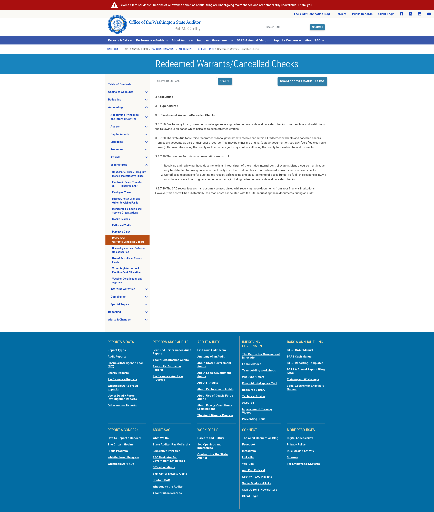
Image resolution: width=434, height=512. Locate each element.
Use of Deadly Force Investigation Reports (122, 397)
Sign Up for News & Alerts (170, 473)
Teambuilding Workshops (259, 370)
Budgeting (125, 100)
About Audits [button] (181, 40)
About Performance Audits (171, 360)
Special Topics (130, 305)
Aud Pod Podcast (253, 470)
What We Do (161, 438)
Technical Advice (253, 396)
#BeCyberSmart (253, 377)
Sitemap (292, 457)
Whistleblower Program (123, 457)
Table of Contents (119, 84)
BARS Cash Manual (163, 49)
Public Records (362, 14)
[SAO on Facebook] (401, 14)
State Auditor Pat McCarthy (171, 444)
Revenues (127, 150)
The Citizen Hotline (121, 444)
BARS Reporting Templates (305, 363)
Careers (341, 14)
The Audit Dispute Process (215, 415)
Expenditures (205, 49)
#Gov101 (248, 402)
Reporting (124, 312)
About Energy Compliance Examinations (214, 407)
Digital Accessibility (300, 438)
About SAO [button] (313, 40)
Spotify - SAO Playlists (257, 476)
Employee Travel (121, 192)
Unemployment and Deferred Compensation (128, 250)
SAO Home (113, 49)
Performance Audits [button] (150, 40)
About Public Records (167, 493)
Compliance (128, 297)
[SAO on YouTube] (429, 14)
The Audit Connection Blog (312, 14)
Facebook (248, 444)
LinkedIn (248, 457)
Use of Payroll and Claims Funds (127, 260)
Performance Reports (122, 379)
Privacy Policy (296, 444)
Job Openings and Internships (209, 446)
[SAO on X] (410, 14)
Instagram (249, 451)
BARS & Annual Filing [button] (252, 40)
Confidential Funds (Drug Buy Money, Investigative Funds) (129, 173)
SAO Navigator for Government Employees (169, 459)
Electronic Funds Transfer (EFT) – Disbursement (127, 184)
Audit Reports (117, 356)
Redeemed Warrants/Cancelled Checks (128, 239)
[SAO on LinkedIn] (419, 14)
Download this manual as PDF (302, 81)
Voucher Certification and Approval (127, 280)
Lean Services (251, 364)
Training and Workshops (303, 379)
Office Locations (164, 467)
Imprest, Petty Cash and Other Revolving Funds (126, 200)
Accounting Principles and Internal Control (130, 117)
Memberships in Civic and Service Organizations (127, 210)
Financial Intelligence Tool (259, 383)
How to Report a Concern (125, 438)
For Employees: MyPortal (303, 463)
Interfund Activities (130, 289)
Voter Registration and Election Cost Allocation (126, 270)
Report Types (117, 350)
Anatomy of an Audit (211, 356)
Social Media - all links (256, 483)
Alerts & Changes (129, 320)
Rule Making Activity (300, 451)
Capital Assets (130, 135)
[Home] (154, 25)
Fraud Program (118, 451)
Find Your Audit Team (211, 350)
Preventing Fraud (253, 419)
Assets (125, 127)
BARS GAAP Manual (300, 350)
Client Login (386, 14)
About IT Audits (207, 382)
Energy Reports (118, 372)
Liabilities (126, 142)
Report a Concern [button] (286, 40)
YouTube (248, 463)
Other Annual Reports (122, 405)
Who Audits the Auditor (168, 486)
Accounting (186, 49)
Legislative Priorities (166, 451)
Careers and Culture (211, 438)
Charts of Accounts (129, 92)
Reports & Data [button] (119, 40)
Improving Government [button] (213, 40)
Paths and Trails (121, 225)
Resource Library (253, 389)
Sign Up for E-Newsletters (259, 489)
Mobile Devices (121, 219)
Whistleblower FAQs (121, 463)
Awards (125, 158)
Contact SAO (161, 480)
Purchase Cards (121, 231)
